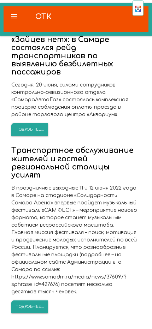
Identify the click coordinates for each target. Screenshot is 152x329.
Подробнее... (30, 129)
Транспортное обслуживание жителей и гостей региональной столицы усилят (72, 162)
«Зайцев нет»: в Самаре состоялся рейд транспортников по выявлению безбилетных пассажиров (62, 55)
